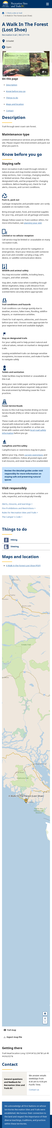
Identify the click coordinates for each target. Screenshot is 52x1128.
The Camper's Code (11, 516)
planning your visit (33, 223)
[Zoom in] (45, 1018)
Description (11, 84)
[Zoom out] (45, 1022)
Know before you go (15, 91)
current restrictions (33, 455)
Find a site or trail (14, 13)
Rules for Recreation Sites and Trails (19, 512)
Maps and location (15, 104)
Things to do (12, 97)
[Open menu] (47, 4)
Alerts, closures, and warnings (16, 504)
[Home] (3, 13)
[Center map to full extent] (45, 1013)
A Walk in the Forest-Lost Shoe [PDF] (23, 565)
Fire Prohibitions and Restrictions (18, 508)
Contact (10, 110)
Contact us (34, 1089)
